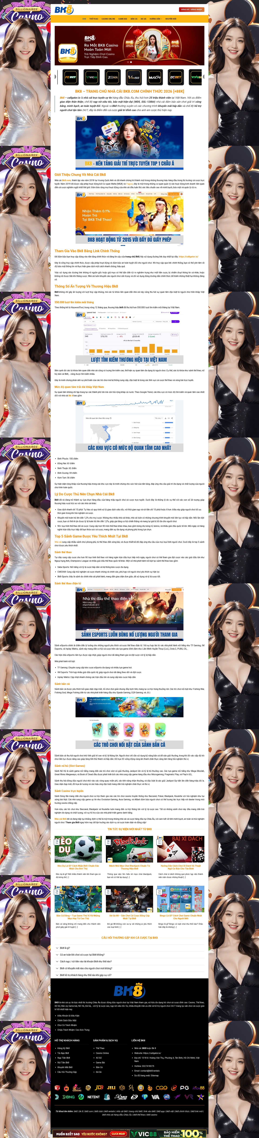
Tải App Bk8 (63, 1053)
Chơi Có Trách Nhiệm (67, 1025)
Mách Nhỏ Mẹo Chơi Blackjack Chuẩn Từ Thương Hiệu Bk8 (129, 867)
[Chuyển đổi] (57, 948)
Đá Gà (143, 19)
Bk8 (62, 97)
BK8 (84, 19)
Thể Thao (93, 19)
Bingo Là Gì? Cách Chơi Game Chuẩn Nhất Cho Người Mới (181, 917)
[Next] (198, 46)
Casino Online (108, 19)
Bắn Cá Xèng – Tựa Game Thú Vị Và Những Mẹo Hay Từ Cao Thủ (78, 917)
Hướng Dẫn (155, 19)
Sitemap (155, 1075)
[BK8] (68, 9)
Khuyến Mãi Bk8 (64, 1067)
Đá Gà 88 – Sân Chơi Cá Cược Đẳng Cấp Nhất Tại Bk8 (130, 917)
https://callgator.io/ (152, 1053)
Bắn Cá (134, 19)
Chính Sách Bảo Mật (66, 1020)
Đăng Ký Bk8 (63, 1048)
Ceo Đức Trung (82, 1030)
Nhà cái (58, 542)
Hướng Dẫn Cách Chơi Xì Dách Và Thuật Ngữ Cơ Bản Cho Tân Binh (181, 867)
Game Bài (122, 19)
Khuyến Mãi (171, 19)
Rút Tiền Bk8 (63, 1062)
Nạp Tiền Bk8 (63, 1058)
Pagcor (129, 184)
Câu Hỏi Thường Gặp (67, 1072)
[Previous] (61, 46)
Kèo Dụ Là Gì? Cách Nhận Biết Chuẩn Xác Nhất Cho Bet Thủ (78, 867)
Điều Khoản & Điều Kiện (68, 1015)
